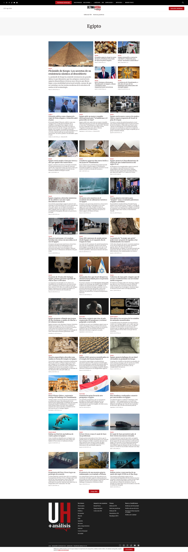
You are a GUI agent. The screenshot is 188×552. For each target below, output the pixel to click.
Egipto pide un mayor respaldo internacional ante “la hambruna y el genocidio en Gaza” (93, 118)
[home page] (94, 8)
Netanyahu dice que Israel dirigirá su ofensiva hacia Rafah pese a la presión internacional (93, 278)
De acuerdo (128, 549)
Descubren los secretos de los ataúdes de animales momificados (124, 319)
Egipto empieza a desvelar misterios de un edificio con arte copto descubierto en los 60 (62, 199)
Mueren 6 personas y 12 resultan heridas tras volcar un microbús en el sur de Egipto (62, 240)
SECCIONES (86, 2)
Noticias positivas (98, 14)
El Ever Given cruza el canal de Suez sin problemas (92, 435)
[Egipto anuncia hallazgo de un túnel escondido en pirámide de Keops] (125, 345)
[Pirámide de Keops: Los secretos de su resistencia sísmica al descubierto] (70, 54)
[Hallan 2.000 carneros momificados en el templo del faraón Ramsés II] (94, 345)
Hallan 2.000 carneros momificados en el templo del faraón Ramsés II (94, 358)
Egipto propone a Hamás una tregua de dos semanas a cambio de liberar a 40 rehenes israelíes (62, 320)
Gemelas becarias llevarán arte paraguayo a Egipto (91, 396)
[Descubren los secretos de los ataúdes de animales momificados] (125, 306)
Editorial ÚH (88, 14)
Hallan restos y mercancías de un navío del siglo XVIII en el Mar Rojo (124, 473)
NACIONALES (78, 2)
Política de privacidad (63, 550)
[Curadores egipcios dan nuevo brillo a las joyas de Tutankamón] (94, 148)
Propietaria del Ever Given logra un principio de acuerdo (61, 473)
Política (50, 114)
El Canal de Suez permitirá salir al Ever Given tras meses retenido (123, 435)
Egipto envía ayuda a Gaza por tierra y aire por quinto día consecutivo (62, 161)
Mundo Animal (113, 316)
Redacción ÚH (64, 136)
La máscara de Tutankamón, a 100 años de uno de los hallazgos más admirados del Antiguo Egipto (128, 84)
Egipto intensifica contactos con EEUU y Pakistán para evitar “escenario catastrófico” (128, 58)
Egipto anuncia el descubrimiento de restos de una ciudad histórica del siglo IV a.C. (124, 162)
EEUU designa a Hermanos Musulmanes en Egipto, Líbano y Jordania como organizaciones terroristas (105, 84)
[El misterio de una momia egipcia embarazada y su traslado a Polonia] (94, 460)
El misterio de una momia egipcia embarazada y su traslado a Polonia (92, 473)
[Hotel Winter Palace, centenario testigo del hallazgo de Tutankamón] (63, 383)
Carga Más (94, 491)
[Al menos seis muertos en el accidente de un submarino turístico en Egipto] (94, 186)
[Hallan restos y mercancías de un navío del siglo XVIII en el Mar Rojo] (125, 460)
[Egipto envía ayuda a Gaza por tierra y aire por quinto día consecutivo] (63, 148)
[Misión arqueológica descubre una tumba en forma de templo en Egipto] (63, 345)
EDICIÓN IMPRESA (176, 8)
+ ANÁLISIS (96, 2)
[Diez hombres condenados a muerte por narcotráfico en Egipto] (125, 383)
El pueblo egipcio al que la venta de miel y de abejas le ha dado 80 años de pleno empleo (105, 58)
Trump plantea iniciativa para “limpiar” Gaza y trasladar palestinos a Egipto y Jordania (124, 199)
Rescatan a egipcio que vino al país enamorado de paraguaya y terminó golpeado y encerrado (92, 320)
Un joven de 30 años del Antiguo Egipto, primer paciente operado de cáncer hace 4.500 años (62, 278)
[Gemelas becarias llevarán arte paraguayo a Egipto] (94, 383)
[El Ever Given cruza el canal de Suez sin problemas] (94, 422)
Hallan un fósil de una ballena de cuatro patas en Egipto (60, 435)
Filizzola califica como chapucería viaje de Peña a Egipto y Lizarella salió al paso (63, 118)
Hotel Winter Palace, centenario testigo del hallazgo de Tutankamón (62, 396)
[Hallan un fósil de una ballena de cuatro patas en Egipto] (63, 422)
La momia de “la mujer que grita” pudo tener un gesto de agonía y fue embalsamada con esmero (124, 240)
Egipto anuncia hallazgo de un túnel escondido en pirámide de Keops (124, 358)
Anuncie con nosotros (100, 503)
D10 (103, 2)
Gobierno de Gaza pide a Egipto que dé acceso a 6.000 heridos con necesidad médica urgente (124, 278)
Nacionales (82, 316)
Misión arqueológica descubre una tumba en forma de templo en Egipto (62, 358)
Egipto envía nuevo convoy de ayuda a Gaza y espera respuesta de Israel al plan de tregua (124, 118)
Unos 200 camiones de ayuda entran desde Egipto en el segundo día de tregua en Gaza (93, 240)
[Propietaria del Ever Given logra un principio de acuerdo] (63, 460)
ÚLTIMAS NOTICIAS (63, 2)
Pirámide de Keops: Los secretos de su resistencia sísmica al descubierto (69, 72)
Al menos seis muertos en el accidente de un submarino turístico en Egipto (93, 199)
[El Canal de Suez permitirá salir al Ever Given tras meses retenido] (125, 422)
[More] (91, 2)
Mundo (50, 68)
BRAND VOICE (129, 2)
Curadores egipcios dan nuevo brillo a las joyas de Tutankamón (93, 161)
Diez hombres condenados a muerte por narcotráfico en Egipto (123, 396)
